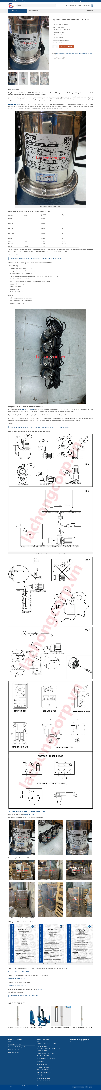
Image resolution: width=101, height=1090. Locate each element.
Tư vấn (77, 1)
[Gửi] (55, 5)
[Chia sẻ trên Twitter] (55, 58)
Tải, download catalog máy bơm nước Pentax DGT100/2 (26, 811)
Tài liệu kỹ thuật (71, 1)
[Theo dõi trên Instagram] (89, 1)
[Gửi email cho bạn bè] (58, 58)
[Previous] (11, 43)
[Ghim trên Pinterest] (61, 58)
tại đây (39, 989)
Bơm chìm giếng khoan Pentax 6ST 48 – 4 (60, 1027)
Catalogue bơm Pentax (29, 814)
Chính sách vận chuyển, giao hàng (17, 1047)
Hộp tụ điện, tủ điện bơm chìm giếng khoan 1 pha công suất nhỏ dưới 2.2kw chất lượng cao (40, 427)
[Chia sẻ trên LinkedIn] (63, 58)
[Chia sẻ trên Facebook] (53, 58)
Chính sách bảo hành (13, 1049)
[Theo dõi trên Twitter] (90, 1)
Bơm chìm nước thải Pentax (69, 17)
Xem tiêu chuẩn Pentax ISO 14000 (17, 985)
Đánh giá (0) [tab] (15, 89)
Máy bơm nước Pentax (57, 17)
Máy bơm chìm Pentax (72, 53)
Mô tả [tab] (9, 89)
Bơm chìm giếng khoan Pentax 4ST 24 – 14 (18, 1027)
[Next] (46, 43)
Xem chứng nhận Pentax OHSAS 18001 (18, 972)
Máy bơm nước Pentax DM (36, 1027)
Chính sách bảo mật (13, 1052)
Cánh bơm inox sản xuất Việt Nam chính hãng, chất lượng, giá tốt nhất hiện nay (36, 258)
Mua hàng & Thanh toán (14, 1044)
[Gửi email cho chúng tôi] (91, 1)
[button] (83, 1)
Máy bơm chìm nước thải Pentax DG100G (24, 996)
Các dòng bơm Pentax (33, 10)
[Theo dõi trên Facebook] (87, 1)
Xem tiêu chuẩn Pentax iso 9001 (16, 978)
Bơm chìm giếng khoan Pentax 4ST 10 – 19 (82, 1027)
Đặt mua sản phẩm (67, 46)
